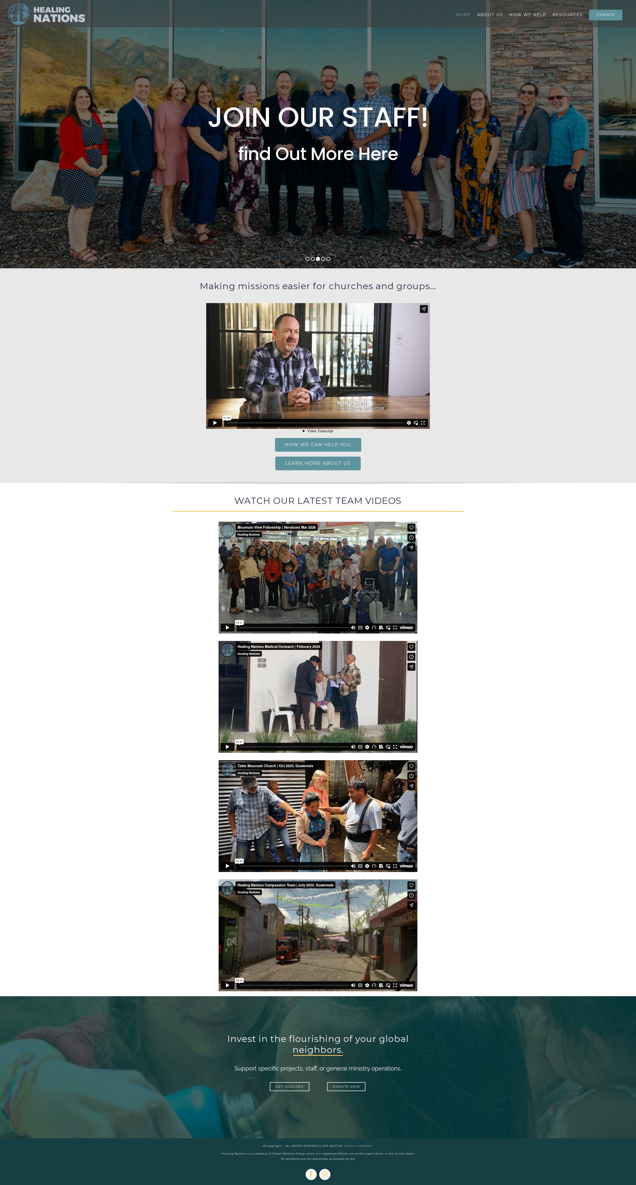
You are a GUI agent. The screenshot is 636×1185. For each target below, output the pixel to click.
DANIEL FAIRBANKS (358, 1145)
